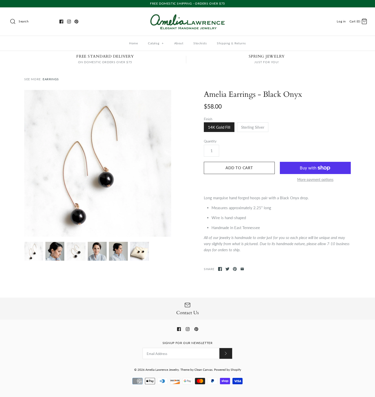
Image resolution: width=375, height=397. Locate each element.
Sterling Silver (252, 127)
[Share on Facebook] (220, 269)
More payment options (315, 180)
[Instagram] (69, 21)
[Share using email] (242, 269)
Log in (341, 21)
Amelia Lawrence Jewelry (162, 370)
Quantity (210, 141)
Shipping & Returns (231, 43)
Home (133, 43)
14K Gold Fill (219, 127)
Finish (208, 119)
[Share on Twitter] (227, 269)
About (178, 43)
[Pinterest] (76, 21)
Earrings (51, 79)
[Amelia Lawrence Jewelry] (187, 15)
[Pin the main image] (235, 269)
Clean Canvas (203, 370)
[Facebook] (61, 21)
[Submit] (225, 353)
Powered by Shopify (227, 370)
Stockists (200, 43)
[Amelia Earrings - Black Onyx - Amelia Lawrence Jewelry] (97, 163)
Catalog (156, 43)
